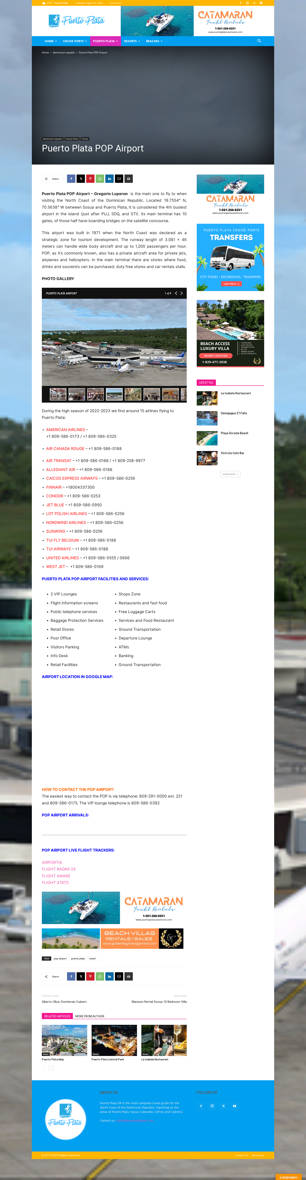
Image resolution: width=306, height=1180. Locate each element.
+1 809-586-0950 (85, 505)
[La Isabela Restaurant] (164, 1040)
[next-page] (51, 1067)
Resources (258, 1155)
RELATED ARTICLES (57, 1016)
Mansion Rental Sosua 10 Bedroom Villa (159, 1002)
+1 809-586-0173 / (64, 436)
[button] (259, 41)
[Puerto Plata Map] (64, 1040)
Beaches (152, 41)
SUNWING (55, 531)
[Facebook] (240, 3)
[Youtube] (261, 3)
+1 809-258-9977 (128, 460)
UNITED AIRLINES (62, 558)
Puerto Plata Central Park (108, 1059)
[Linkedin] (109, 179)
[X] (254, 3)
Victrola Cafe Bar (232, 453)
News (95, 1054)
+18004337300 (80, 487)
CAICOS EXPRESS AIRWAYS (72, 478)
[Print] (128, 179)
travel (92, 958)
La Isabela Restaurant (154, 1059)
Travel (85, 138)
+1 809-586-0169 (86, 566)
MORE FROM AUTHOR (89, 1016)
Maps (46, 1054)
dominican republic (64, 52)
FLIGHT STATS (55, 882)
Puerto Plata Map (53, 1059)
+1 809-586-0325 (99, 436)
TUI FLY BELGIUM (62, 540)
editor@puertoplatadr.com (135, 1120)
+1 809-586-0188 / (93, 460)
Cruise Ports (73, 41)
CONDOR (54, 496)
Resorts (130, 41)
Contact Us (115, 2)
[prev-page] (44, 1067)
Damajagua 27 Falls (234, 413)
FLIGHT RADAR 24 (59, 869)
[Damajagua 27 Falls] (207, 418)
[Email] (119, 179)
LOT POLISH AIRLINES (66, 513)
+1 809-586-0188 (105, 448)
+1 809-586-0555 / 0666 (106, 558)
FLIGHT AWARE (56, 876)
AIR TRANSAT (58, 460)
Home (49, 41)
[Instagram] (247, 3)
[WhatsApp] (100, 179)
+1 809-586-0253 (84, 496)
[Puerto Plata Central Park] (114, 1040)
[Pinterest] (90, 179)
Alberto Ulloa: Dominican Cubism (64, 1002)
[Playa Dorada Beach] (207, 438)
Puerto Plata (104, 41)
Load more (229, 474)
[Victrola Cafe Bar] (207, 458)
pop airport (60, 958)
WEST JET (55, 566)
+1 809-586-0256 (118, 478)
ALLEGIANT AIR (60, 469)
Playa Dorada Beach (234, 433)
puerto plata (78, 958)
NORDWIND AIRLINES (66, 522)
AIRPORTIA (52, 862)
